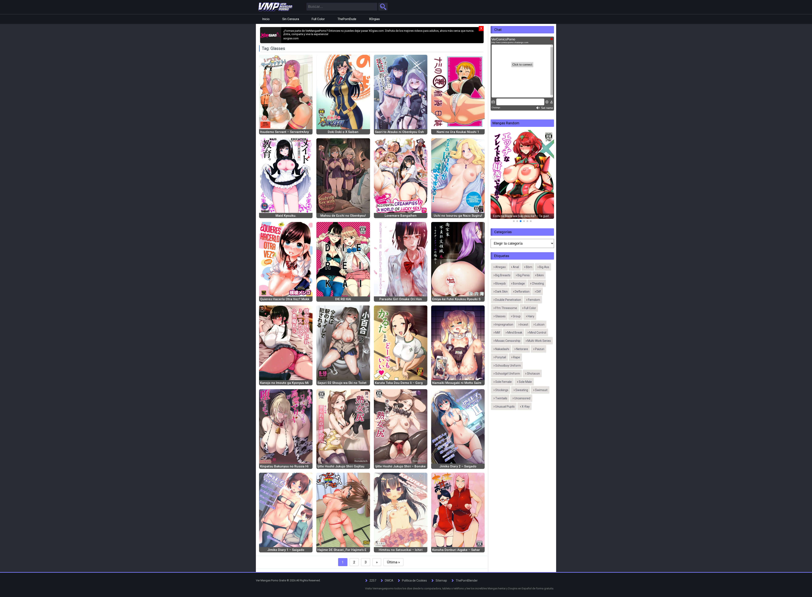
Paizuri (539, 349)
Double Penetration (508, 299)
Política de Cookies (414, 580)
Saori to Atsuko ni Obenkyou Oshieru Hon (406, 132)
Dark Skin (501, 291)
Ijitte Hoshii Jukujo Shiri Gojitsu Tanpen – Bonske (354, 466)
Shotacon (533, 373)
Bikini (540, 275)
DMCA (389, 580)
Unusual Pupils (505, 406)
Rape (516, 357)
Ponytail (500, 357)
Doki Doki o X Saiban (343, 132)
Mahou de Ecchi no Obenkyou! (343, 216)
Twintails (501, 398)
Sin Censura (290, 19)
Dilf (538, 291)
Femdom (534, 299)
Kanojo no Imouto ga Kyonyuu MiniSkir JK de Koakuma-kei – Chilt (308, 383)
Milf (497, 332)
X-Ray (526, 406)
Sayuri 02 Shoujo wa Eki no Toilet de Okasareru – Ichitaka (360, 383)
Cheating (538, 283)
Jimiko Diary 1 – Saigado (285, 550)
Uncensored (522, 398)
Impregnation (504, 324)
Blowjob (500, 283)
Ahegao (500, 267)
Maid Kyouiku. (286, 216)
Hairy (531, 316)
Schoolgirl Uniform (507, 373)
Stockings (501, 390)
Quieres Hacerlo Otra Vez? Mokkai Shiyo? (291, 299)
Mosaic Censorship (507, 340)
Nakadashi (502, 349)
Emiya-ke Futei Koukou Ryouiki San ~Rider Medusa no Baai (476, 299)
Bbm (529, 267)
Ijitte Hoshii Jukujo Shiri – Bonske (400, 466)
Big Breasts (502, 275)
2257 (372, 580)
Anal (516, 267)
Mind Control (537, 332)
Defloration (522, 291)
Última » (393, 562)
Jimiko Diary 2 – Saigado (457, 466)
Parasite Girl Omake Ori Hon (400, 299)
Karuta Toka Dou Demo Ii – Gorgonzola (404, 383)
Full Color (318, 19)
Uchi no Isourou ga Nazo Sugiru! (458, 216)
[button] (495, 177)
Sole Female (503, 381)
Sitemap (441, 580)
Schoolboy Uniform (508, 365)
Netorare (522, 349)
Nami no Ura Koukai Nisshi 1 (458, 132)
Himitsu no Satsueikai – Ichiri (400, 550)
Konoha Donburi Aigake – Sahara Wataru (463, 550)
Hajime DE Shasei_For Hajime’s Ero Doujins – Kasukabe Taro (362, 550)
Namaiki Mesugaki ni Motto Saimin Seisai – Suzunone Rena (476, 383)
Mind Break (514, 332)
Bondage (519, 283)
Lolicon (540, 324)
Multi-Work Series (539, 340)
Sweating (521, 390)
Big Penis (523, 275)
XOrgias (374, 19)
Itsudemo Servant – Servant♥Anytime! (288, 132)
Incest (524, 324)
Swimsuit (541, 390)
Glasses (500, 316)
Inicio (266, 19)
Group (517, 316)
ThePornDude (346, 19)
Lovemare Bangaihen (401, 216)
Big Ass (544, 267)
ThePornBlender (467, 580)
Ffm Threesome (506, 308)
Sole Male (525, 381)
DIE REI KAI (343, 299)
